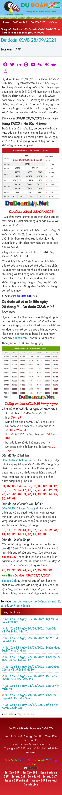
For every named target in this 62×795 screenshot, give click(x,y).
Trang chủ (6, 29)
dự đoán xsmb (42, 601)
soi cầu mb (23, 605)
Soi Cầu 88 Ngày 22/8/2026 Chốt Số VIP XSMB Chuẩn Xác (30, 706)
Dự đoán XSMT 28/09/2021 (33, 575)
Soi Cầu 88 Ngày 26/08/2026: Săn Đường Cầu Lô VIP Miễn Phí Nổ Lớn (30, 667)
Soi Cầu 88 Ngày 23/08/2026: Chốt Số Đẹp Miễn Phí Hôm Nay (29, 696)
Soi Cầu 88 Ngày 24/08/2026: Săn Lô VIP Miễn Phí (30, 686)
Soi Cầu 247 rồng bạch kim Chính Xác (31, 728)
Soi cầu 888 (24, 295)
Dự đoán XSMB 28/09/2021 (28, 39)
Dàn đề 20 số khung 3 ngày (18, 508)
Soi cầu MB (20, 338)
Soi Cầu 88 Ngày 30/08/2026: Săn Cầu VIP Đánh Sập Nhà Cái (29, 629)
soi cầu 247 (8, 605)
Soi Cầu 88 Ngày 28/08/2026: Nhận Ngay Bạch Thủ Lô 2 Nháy (31, 648)
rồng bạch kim (25, 714)
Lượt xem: (6, 49)
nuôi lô (56, 601)
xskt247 (9, 714)
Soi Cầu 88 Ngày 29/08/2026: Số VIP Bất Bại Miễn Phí (30, 639)
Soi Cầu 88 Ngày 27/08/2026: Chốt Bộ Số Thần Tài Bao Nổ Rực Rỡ (31, 658)
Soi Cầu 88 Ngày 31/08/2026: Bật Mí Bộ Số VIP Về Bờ (30, 620)
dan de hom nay (22, 601)
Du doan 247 (20, 29)
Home (5, 22)
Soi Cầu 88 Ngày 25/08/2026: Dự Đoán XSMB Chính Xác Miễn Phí (29, 677)
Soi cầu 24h (9, 580)
